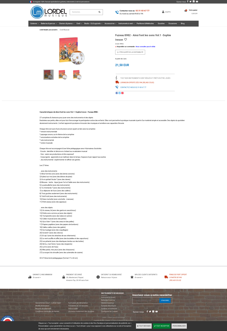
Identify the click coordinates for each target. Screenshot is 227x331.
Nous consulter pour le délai (145, 46)
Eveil (78, 23)
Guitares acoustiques (109, 309)
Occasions (172, 23)
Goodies (161, 23)
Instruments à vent (125, 23)
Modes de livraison (42, 306)
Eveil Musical (64, 30)
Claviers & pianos (66, 23)
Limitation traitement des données (81, 311)
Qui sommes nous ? (42, 303)
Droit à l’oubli (73, 309)
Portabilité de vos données (78, 306)
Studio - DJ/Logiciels (92, 23)
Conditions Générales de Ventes (47, 311)
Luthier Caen (56, 303)
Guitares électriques (108, 306)
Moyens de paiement (43, 309)
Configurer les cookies (109, 311)
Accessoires (110, 23)
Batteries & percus (48, 23)
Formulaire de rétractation (78, 303)
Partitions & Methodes (145, 23)
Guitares (33, 23)
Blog (183, 23)
